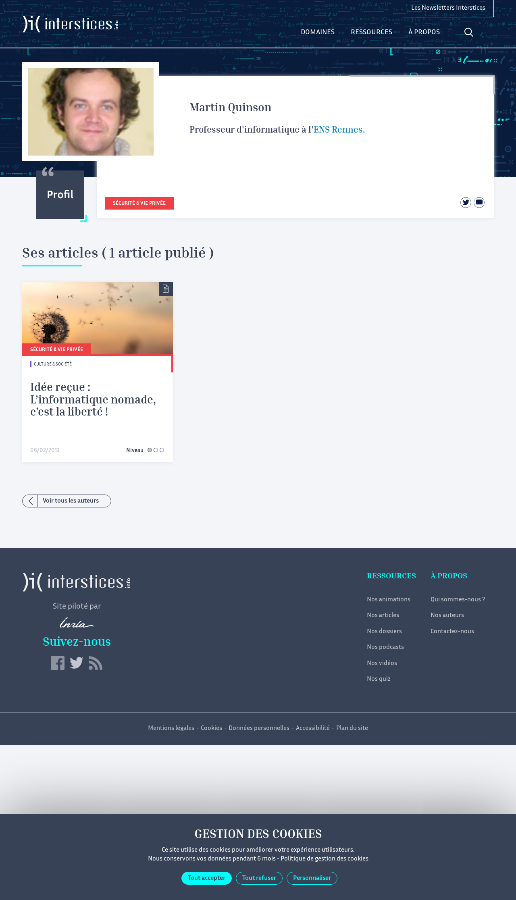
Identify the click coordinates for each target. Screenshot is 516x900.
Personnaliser (312, 878)
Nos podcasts (385, 647)
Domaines (318, 32)
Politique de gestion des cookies (324, 859)
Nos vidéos (382, 663)
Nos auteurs (447, 615)
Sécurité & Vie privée (139, 204)
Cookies (211, 728)
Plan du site (352, 728)
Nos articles (383, 615)
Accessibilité (313, 728)
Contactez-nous (452, 631)
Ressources (371, 32)
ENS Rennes (338, 130)
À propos (424, 32)
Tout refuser (259, 878)
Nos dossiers (384, 631)
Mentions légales (171, 728)
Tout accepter (206, 878)
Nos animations (388, 600)
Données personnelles (259, 728)
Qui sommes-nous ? (458, 600)
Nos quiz (379, 679)
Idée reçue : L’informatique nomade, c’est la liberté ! (93, 401)
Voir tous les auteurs (71, 501)
